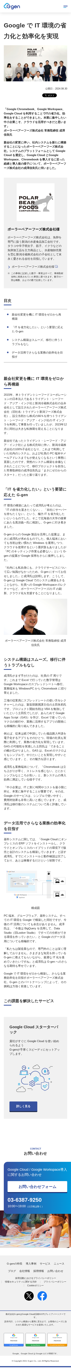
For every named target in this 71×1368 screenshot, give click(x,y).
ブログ (12, 1270)
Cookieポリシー (35, 1285)
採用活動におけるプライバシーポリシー (35, 1278)
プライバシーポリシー (55, 1281)
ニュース (59, 1263)
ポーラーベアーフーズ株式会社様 (33, 266)
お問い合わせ (55, 1270)
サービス (45, 1263)
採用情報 (38, 1270)
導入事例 (31, 1263)
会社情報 (24, 1270)
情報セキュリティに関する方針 (21, 1281)
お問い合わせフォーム (37, 1187)
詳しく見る (23, 1106)
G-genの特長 (14, 1263)
